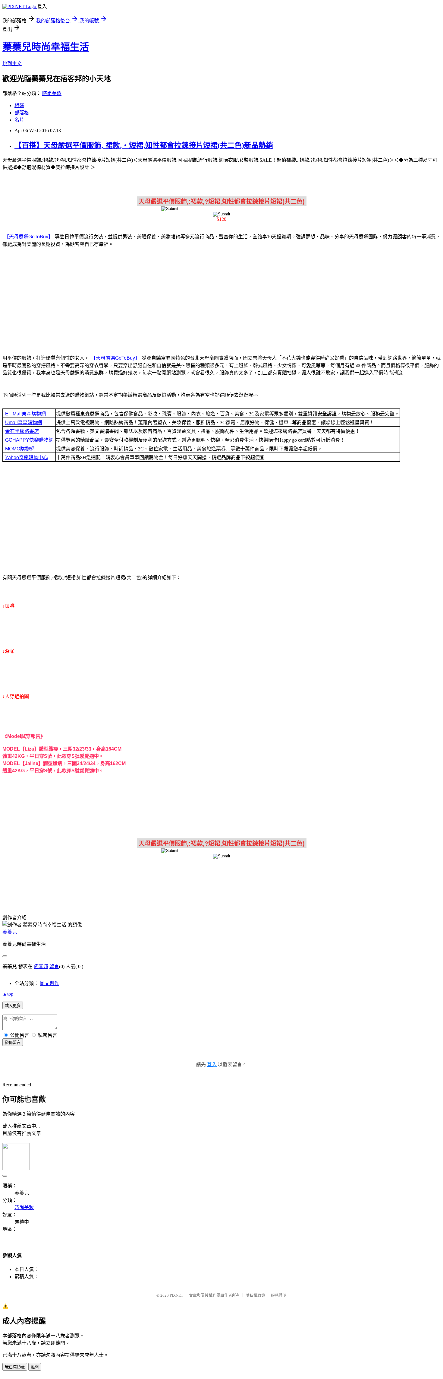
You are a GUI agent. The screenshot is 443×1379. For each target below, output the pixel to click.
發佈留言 (12, 1042)
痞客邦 (41, 966)
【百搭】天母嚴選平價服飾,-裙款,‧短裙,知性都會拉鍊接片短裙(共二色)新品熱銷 (143, 145)
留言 (54, 966)
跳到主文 (12, 63)
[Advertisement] (221, 300)
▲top (7, 993)
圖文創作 (49, 983)
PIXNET (176, 1295)
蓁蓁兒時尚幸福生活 (45, 46)
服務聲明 (279, 1295)
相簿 (19, 105)
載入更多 (12, 1005)
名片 (19, 119)
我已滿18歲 (15, 1367)
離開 (35, 1367)
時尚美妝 (51, 93)
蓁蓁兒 (9, 932)
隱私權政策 (255, 1295)
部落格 (21, 112)
